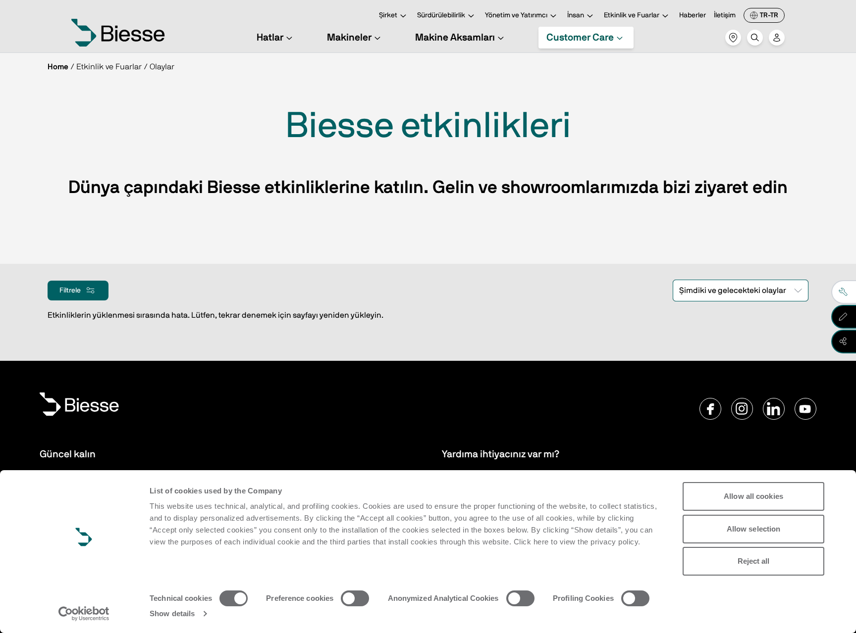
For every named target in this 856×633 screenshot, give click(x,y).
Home (58, 67)
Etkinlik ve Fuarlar (631, 15)
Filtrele (70, 290)
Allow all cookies (753, 496)
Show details (172, 613)
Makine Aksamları (455, 38)
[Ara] (755, 38)
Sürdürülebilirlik (441, 15)
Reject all (754, 561)
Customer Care (580, 38)
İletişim (725, 15)
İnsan (575, 15)
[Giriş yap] (777, 38)
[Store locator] (733, 38)
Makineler (349, 38)
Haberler (692, 15)
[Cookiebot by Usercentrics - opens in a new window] (84, 613)
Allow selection (754, 529)
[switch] (355, 598)
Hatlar (270, 38)
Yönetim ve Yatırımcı (516, 15)
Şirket (388, 15)
